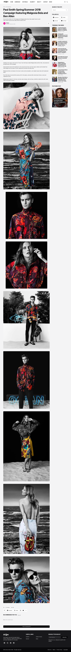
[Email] (23, 610)
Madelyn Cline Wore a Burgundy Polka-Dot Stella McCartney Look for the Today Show (63, 79)
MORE (50, 1)
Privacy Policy (59, 649)
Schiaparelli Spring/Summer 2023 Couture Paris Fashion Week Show (63, 35)
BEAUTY (39, 1)
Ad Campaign (8, 6)
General (27, 638)
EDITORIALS (25, 1)
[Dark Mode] (64, 2)
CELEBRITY (32, 1)
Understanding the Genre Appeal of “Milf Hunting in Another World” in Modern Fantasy (62, 50)
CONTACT (45, 1)
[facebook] (4, 643)
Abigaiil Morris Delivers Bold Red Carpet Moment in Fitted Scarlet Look (62, 64)
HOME (11, 1)
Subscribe (64, 637)
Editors (54, 649)
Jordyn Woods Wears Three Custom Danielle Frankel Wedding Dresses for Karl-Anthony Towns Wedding (63, 71)
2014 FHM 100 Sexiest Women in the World (63, 57)
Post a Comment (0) (26, 626)
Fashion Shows (39, 636)
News (37, 638)
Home (4, 6)
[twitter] (7, 643)
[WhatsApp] (20, 610)
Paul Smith (12, 607)
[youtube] (14, 643)
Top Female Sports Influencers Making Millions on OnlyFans (62, 29)
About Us (49, 649)
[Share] (48, 23)
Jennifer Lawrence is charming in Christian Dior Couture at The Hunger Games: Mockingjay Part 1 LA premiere (62, 43)
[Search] (67, 2)
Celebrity (27, 636)
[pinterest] (11, 643)
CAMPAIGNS (17, 1)
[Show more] (26, 610)
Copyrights (65, 649)
